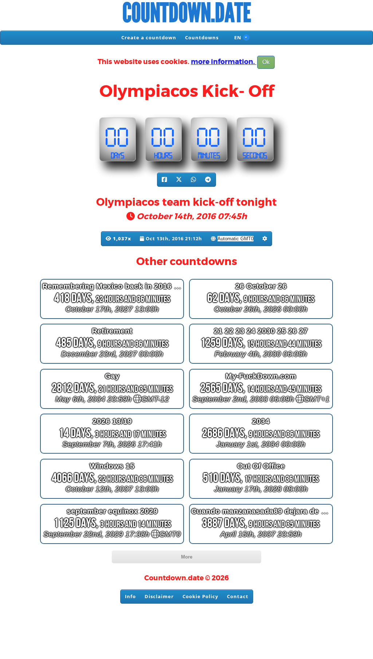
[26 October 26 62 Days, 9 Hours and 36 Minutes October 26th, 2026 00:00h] (261, 318)
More (186, 557)
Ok (266, 62)
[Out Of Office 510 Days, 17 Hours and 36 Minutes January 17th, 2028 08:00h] (261, 499)
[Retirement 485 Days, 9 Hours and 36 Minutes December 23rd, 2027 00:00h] (112, 363)
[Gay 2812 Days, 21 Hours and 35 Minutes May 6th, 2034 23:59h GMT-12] (112, 409)
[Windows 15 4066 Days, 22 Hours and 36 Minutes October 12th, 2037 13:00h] (112, 499)
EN (237, 37)
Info (130, 596)
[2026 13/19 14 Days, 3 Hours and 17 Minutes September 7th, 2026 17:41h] (112, 453)
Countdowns (202, 37)
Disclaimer (159, 596)
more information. (223, 62)
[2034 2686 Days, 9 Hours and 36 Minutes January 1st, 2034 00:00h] (261, 453)
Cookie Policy (200, 596)
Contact (237, 596)
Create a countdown (148, 37)
